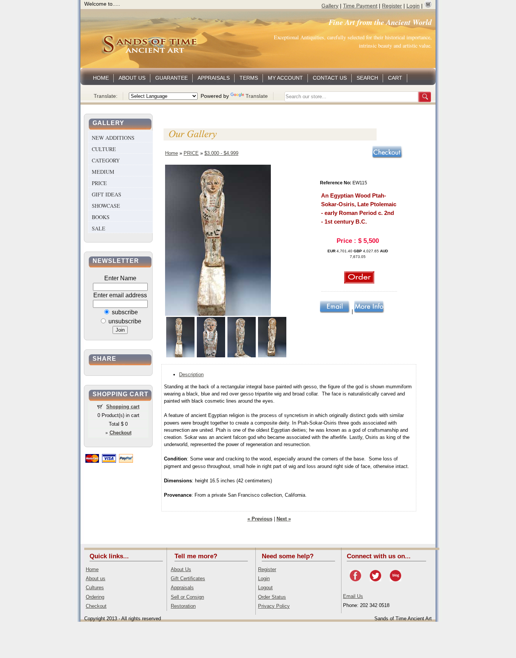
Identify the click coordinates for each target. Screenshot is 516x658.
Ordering (95, 597)
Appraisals (182, 587)
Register (392, 6)
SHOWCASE (106, 205)
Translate (257, 96)
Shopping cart (122, 406)
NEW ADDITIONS (113, 137)
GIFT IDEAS (106, 194)
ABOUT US (132, 78)
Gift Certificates (188, 578)
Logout (265, 587)
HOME (101, 78)
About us (95, 578)
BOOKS (101, 217)
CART (395, 78)
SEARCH (367, 78)
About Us (181, 569)
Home (171, 153)
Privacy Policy (274, 606)
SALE (98, 228)
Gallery (329, 6)
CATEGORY (106, 160)
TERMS (248, 78)
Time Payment (360, 6)
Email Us (353, 596)
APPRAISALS (214, 78)
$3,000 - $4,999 (221, 153)
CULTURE (104, 149)
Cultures (95, 587)
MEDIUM (103, 171)
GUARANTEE (171, 78)
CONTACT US (330, 78)
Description (191, 374)
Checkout (96, 606)
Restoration (183, 606)
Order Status (272, 597)
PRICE (99, 183)
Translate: (105, 96)
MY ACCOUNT (285, 78)
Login (413, 6)
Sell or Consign (187, 597)
